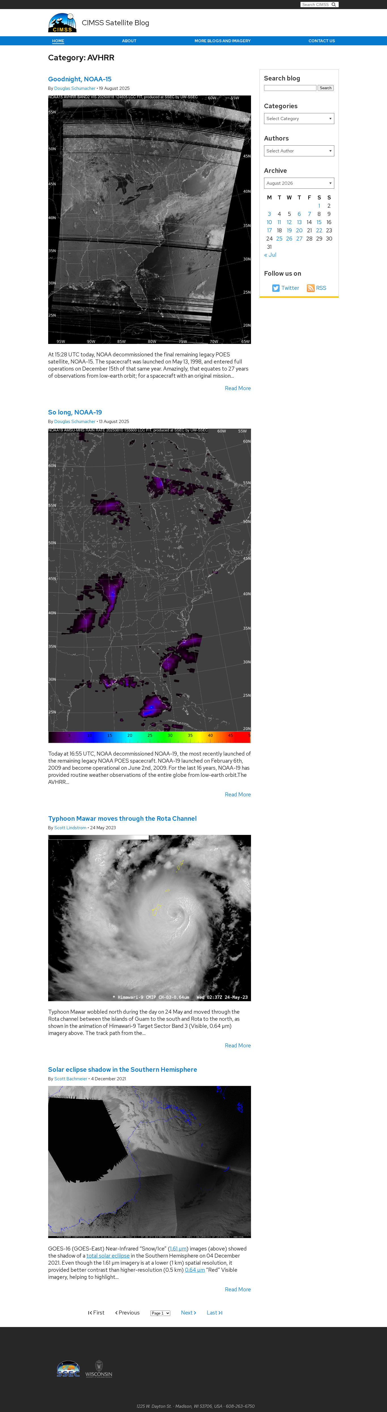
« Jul (270, 254)
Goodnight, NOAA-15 (80, 79)
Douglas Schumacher (75, 88)
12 (289, 222)
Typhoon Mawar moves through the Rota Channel (122, 818)
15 (319, 222)
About (129, 40)
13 (299, 222)
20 (299, 230)
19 (289, 230)
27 (299, 238)
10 (269, 222)
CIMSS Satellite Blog (115, 22)
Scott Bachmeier (71, 1079)
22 (319, 230)
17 (269, 230)
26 (289, 238)
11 (279, 222)
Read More (238, 388)
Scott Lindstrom (71, 828)
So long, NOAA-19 (75, 412)
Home (58, 40)
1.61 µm (178, 1248)
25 (279, 238)
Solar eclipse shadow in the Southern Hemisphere (122, 1069)
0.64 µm (195, 1269)
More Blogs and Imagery (223, 40)
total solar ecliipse (108, 1255)
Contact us (322, 40)
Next (187, 1312)
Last (212, 1312)
